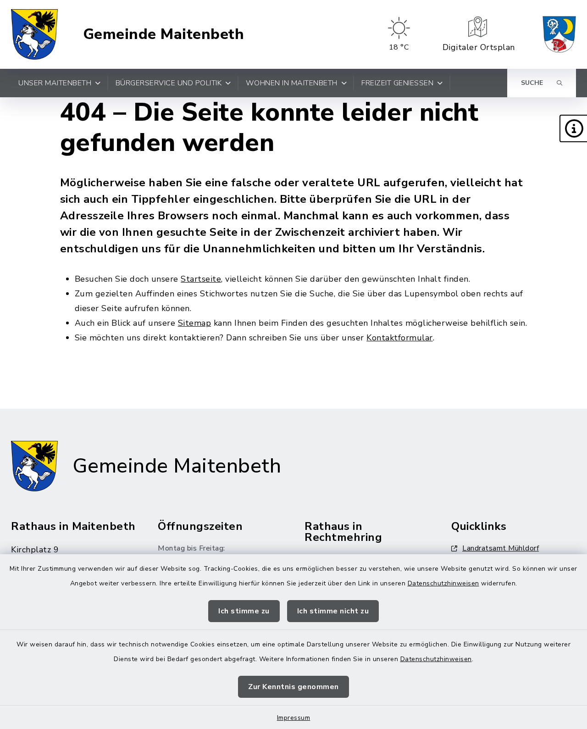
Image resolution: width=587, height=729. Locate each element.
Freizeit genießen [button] (397, 83)
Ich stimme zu (244, 611)
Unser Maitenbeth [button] (54, 83)
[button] (573, 128)
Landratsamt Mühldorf (500, 548)
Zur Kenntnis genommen (293, 687)
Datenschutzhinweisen (443, 583)
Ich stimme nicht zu (333, 611)
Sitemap (194, 322)
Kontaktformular (399, 337)
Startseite (201, 278)
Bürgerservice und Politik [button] (169, 83)
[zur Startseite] (34, 34)
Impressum (293, 717)
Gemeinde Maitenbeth (163, 34)
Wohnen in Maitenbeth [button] (292, 83)
